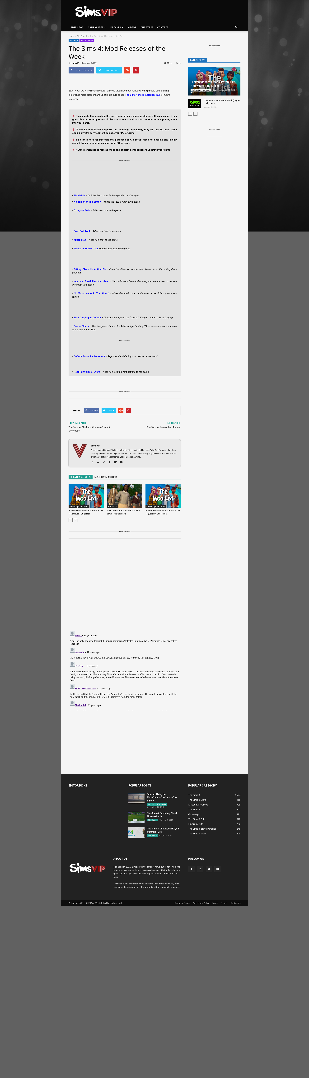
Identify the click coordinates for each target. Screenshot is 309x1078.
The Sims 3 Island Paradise (202, 828)
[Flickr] (99, 462)
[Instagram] (105, 462)
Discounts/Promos (198, 804)
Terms (215, 903)
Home (71, 36)
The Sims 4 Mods (86, 41)
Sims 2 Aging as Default (87, 317)
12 (180, 63)
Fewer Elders (81, 326)
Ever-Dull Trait (82, 231)
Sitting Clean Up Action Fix (90, 269)
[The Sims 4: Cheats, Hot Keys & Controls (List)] (136, 832)
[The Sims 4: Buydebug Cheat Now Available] (136, 817)
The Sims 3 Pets (196, 819)
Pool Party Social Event (87, 371)
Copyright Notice (182, 903)
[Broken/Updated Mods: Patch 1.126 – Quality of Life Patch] (163, 496)
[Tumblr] (110, 462)
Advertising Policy (201, 903)
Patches (115, 27)
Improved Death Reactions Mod (91, 281)
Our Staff (146, 27)
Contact (163, 27)
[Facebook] (93, 462)
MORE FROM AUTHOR (105, 477)
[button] (236, 27)
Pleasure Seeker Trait (86, 248)
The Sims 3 (194, 809)
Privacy (224, 903)
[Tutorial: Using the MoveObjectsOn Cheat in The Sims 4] (136, 798)
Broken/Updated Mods (79, 506)
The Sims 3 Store (197, 799)
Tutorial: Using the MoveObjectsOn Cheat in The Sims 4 (162, 797)
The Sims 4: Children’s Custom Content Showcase (89, 429)
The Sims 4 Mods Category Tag (142, 94)
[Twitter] (116, 462)
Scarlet (216, 90)
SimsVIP (75, 63)
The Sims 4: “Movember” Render (164, 427)
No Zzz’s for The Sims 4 (87, 201)
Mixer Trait (80, 239)
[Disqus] (125, 587)
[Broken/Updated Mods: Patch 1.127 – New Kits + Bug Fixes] (86, 496)
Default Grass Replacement (89, 356)
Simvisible (79, 195)
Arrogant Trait (82, 210)
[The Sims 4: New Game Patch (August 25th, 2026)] (194, 103)
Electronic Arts (195, 823)
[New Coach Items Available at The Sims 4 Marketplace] (124, 496)
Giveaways (193, 814)
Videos (132, 27)
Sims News (77, 27)
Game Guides (95, 27)
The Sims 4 (74, 41)
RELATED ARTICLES (80, 477)
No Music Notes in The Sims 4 (91, 293)
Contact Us (235, 903)
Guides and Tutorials (157, 804)
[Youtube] (122, 462)
